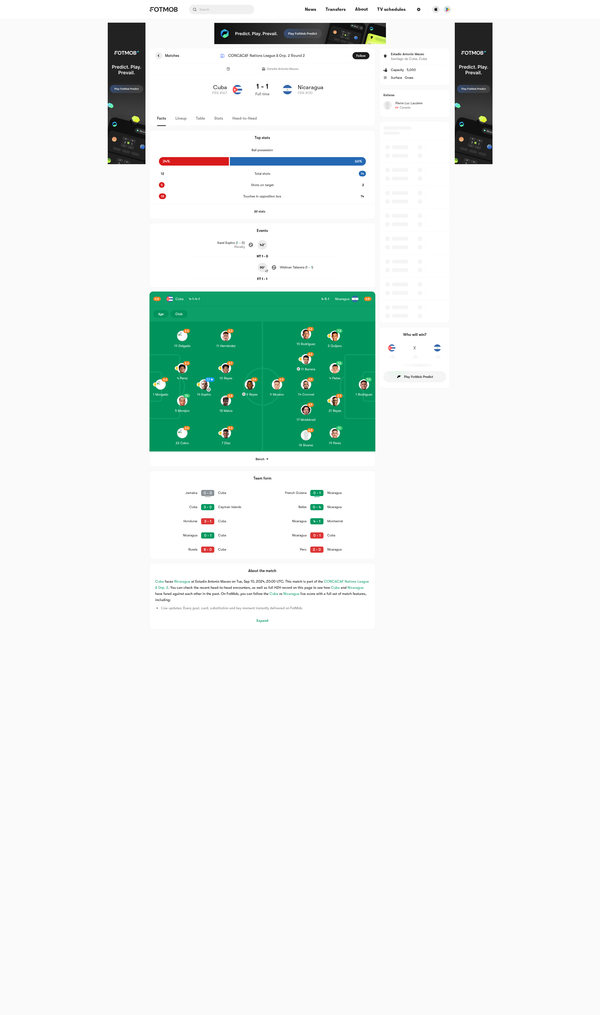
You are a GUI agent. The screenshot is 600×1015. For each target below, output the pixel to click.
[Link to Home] (163, 9)
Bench (260, 459)
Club (178, 314)
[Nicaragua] (437, 350)
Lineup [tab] (180, 118)
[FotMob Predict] (126, 93)
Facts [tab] (161, 118)
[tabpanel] (300, 338)
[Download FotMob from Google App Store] (447, 9)
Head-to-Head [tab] (244, 118)
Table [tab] (200, 118)
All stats (259, 211)
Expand (262, 620)
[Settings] (418, 9)
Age (161, 314)
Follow (361, 56)
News (310, 9)
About (361, 9)
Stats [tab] (218, 118)
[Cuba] (392, 350)
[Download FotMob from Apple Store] (436, 9)
